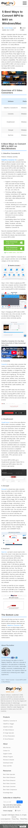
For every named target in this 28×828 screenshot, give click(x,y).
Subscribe (19, 802)
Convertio (4, 364)
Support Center (7, 753)
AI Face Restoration (9, 736)
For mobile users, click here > (14, 252)
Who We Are (6, 747)
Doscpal (3, 489)
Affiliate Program (8, 756)
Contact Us (6, 750)
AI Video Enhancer (8, 730)
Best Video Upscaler (9, 774)
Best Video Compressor (10, 789)
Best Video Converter (9, 783)
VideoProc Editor (8, 727)
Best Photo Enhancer (9, 780)
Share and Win (7, 766)
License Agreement (5, 819)
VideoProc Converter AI (14, 625)
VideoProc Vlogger (8, 724)
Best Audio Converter (9, 786)
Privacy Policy (15, 819)
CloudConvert (5, 422)
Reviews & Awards (8, 759)
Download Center (8, 763)
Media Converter (10, 679)
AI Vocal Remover (8, 739)
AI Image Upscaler (8, 733)
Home (3, 679)
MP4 (22, 30)
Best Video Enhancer (9, 777)
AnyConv (4, 552)
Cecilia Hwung (8, 28)
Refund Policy (23, 819)
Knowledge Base (8, 792)
